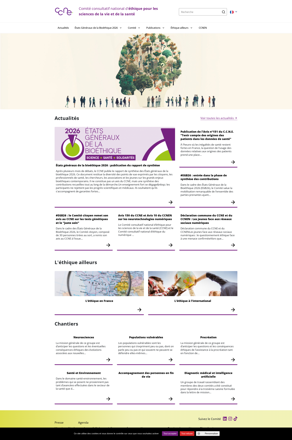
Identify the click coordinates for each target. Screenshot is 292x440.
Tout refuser (187, 433)
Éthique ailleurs (179, 27)
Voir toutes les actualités (217, 118)
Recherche (223, 11)
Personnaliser (211, 433)
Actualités (63, 27)
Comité (132, 27)
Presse (59, 422)
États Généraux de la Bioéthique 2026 (96, 27)
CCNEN (203, 27)
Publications (153, 27)
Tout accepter (170, 433)
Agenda (83, 422)
